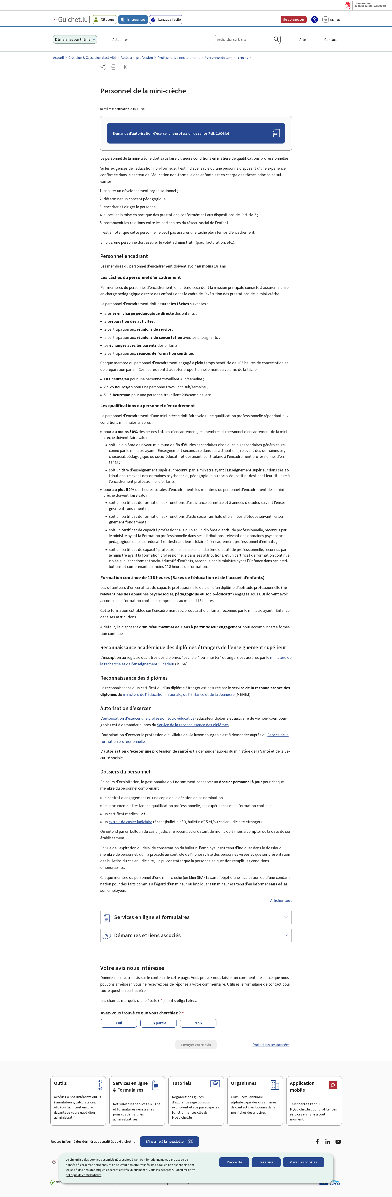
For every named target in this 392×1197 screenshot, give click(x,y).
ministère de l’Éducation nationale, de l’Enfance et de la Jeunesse (179, 694)
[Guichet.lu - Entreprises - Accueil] (70, 19)
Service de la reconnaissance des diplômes (193, 725)
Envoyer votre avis (196, 1044)
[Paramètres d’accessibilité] (314, 20)
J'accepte (234, 1162)
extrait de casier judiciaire (130, 822)
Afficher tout (281, 900)
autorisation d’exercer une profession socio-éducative (148, 718)
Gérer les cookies (303, 1162)
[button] (113, 67)
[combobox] (248, 39)
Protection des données (270, 1044)
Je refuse (266, 1162)
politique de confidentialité (83, 1175)
